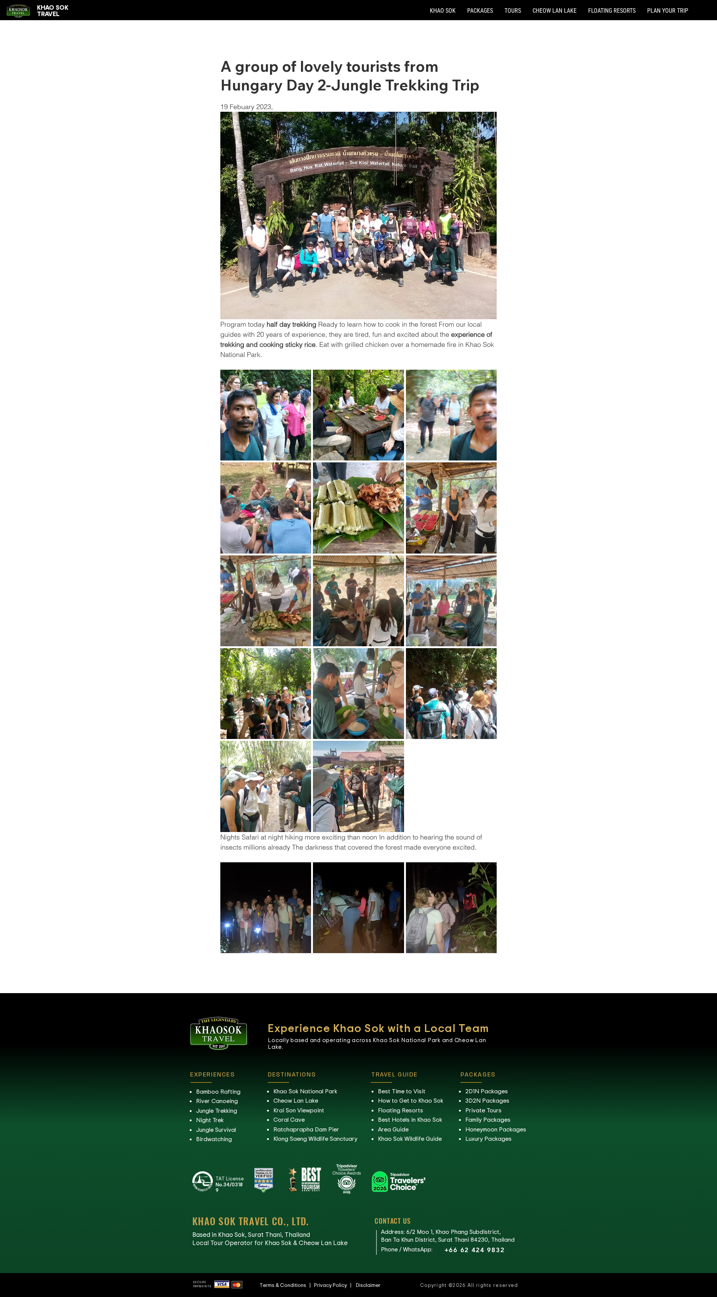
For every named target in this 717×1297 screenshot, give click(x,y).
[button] (442, 10)
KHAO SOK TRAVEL (52, 10)
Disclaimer (368, 1285)
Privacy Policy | (335, 1285)
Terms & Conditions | (287, 1285)
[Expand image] (265, 415)
